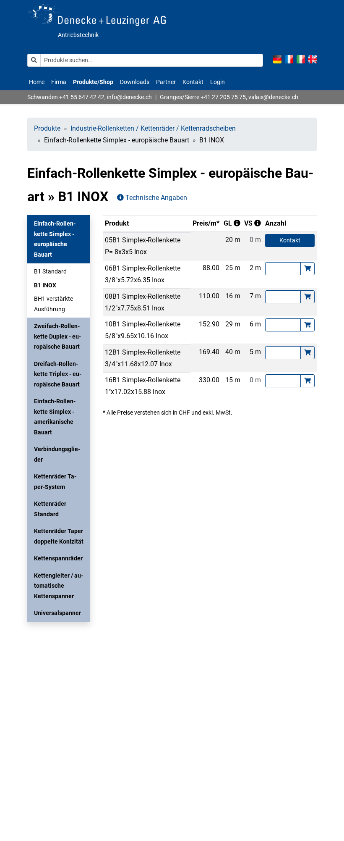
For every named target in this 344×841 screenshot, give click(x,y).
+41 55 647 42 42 (81, 97)
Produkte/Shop (93, 82)
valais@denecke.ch (273, 97)
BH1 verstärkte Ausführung (53, 304)
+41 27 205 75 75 (223, 97)
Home (36, 82)
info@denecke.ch (129, 97)
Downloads (134, 82)
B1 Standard (50, 271)
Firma (58, 82)
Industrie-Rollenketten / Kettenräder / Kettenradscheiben (153, 128)
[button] (58, 239)
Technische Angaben (155, 198)
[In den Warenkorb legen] (307, 268)
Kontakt (192, 82)
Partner (166, 82)
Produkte (47, 128)
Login (217, 82)
